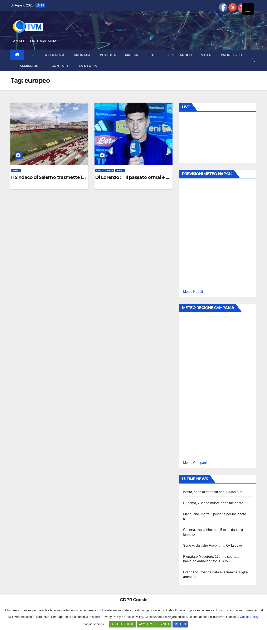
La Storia (88, 66)
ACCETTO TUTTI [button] (122, 624)
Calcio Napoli (104, 170)
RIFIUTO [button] (180, 624)
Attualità (55, 55)
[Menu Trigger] (248, 9)
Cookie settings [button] (93, 624)
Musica (131, 55)
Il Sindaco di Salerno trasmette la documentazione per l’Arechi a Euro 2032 (49, 177)
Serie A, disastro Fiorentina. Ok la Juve (212, 545)
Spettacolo (180, 55)
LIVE (32, 55)
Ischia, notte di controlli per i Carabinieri (213, 492)
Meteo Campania (196, 463)
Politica (108, 55)
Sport (153, 55)
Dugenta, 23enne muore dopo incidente (213, 503)
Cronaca (82, 55)
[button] (253, 60)
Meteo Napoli (193, 291)
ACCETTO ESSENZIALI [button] (154, 624)
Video (206, 55)
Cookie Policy (249, 617)
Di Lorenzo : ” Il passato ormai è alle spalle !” (133, 177)
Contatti (61, 66)
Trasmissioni (27, 66)
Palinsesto (231, 55)
